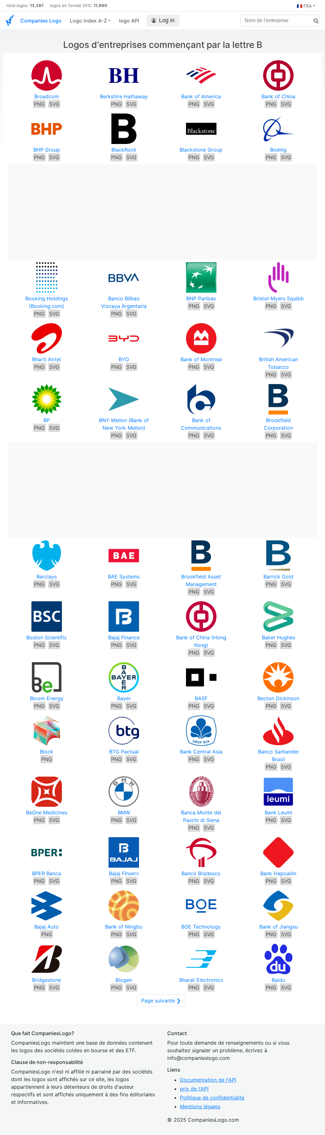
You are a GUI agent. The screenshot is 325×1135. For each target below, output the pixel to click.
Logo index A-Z (88, 20)
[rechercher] (313, 21)
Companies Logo (41, 20)
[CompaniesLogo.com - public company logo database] (10, 20)
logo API (129, 20)
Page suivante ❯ (161, 1000)
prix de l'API (194, 1089)
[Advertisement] (162, 208)
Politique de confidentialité (212, 1097)
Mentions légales (200, 1106)
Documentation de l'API (208, 1080)
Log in (167, 20)
